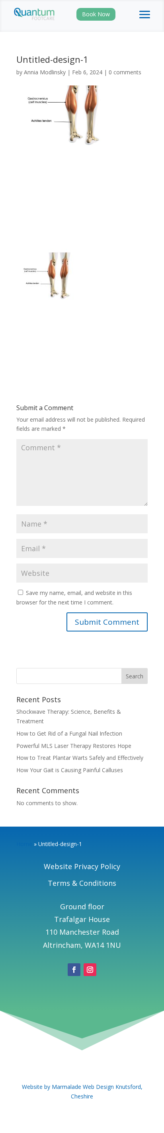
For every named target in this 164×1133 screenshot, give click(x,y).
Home (24, 844)
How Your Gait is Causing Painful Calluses (69, 770)
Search (134, 676)
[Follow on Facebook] (74, 969)
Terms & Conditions (82, 883)
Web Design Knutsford (112, 1086)
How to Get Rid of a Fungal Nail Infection (69, 733)
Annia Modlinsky (45, 72)
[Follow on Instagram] (90, 969)
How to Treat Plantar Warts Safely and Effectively (79, 757)
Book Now (96, 14)
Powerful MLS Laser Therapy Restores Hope (73, 746)
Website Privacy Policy (82, 866)
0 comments (125, 72)
